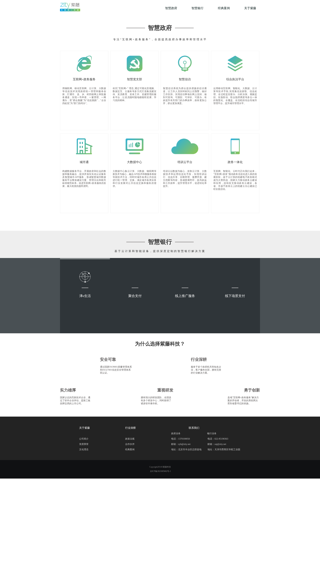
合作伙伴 (129, 444)
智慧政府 (171, 8)
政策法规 (129, 439)
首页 (145, 8)
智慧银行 (198, 8)
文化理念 (83, 449)
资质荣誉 (83, 444)
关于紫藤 (250, 8)
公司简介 (83, 439)
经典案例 (224, 8)
